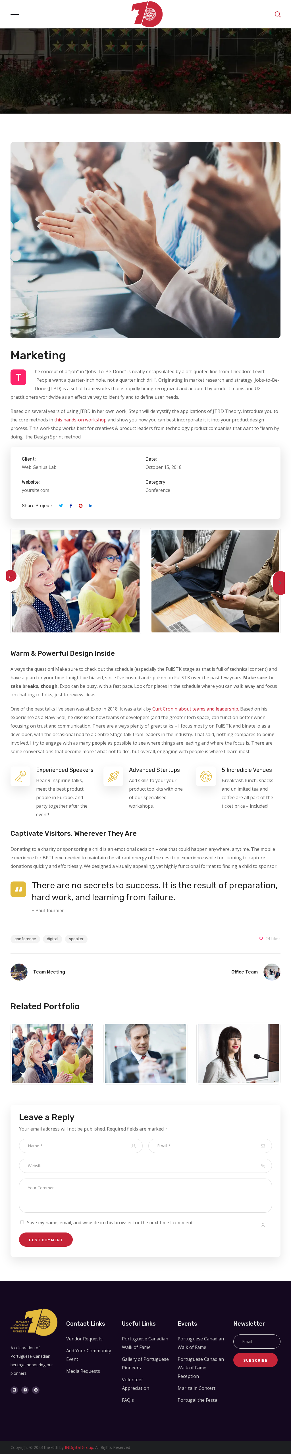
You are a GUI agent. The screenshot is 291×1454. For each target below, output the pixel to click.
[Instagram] (36, 1390)
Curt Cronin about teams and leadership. (195, 709)
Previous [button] (10, 581)
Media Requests (83, 1371)
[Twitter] (14, 1390)
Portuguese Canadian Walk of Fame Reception (201, 1367)
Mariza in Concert (196, 1388)
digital (52, 939)
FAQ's (128, 1400)
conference (25, 939)
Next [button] (280, 581)
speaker (76, 939)
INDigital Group (79, 1447)
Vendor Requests (84, 1339)
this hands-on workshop (80, 420)
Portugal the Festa (197, 1400)
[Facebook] (25, 1390)
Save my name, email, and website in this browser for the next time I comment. (110, 1222)
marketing (53, 1066)
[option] (76, 581)
